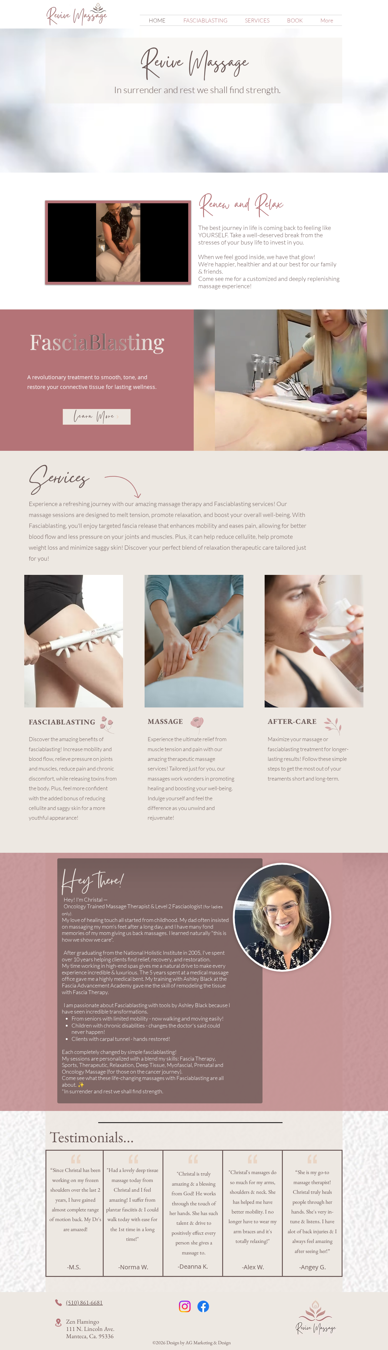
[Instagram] (184, 1306)
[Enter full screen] (180, 274)
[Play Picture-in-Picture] (170, 274)
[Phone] (58, 1303)
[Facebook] (203, 1306)
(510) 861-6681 (84, 1302)
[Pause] (56, 274)
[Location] (58, 1322)
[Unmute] (66, 274)
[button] (257, 20)
